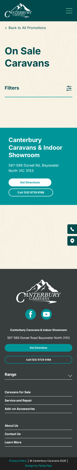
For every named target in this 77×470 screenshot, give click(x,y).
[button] (39, 376)
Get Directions (30, 182)
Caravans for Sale (18, 392)
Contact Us (13, 434)
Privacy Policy (18, 460)
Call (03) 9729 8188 (31, 192)
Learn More (13, 442)
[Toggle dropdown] (69, 10)
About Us (11, 425)
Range (10, 374)
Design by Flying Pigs (38, 465)
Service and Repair (18, 400)
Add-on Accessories (20, 409)
